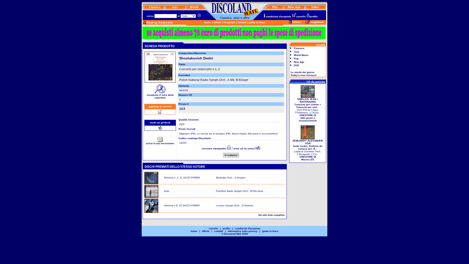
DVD (296, 65)
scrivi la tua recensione (160, 143)
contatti (242, 22)
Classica (299, 48)
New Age (299, 62)
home (207, 22)
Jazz (296, 51)
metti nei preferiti (160, 122)
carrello (301, 16)
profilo (314, 16)
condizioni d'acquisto (278, 16)
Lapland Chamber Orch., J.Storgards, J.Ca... (308, 150)
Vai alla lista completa (271, 215)
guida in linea (257, 22)
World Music (301, 55)
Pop (296, 58)
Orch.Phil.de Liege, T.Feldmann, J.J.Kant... (308, 110)
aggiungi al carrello (160, 106)
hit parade (229, 22)
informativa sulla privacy (242, 231)
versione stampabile (214, 148)
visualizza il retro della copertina (160, 96)
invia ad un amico (245, 148)
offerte (217, 22)
